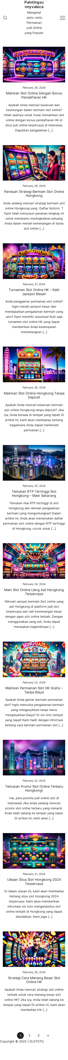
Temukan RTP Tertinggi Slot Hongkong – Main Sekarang (34, 493)
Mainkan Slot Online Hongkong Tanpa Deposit (34, 395)
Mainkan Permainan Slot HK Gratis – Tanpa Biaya (34, 690)
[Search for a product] (5, 17)
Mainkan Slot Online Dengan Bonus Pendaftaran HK (34, 95)
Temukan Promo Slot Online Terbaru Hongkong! (34, 788)
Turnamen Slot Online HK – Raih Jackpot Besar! (34, 292)
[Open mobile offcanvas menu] (62, 17)
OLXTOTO (36, 1041)
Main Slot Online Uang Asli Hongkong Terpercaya (34, 592)
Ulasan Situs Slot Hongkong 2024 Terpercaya (34, 882)
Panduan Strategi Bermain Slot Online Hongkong (34, 194)
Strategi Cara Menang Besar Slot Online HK (34, 980)
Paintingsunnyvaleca (34, 4)
